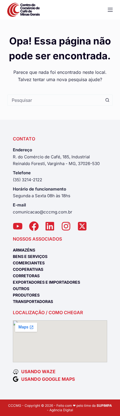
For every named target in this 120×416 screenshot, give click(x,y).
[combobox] (55, 100)
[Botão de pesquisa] (107, 100)
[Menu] (110, 9)
